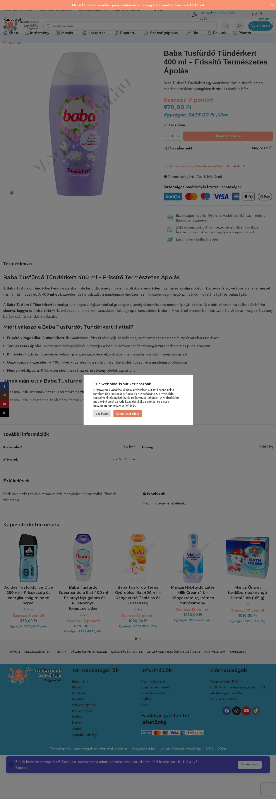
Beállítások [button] (102, 414)
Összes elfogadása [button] (127, 414)
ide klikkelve (193, 5)
